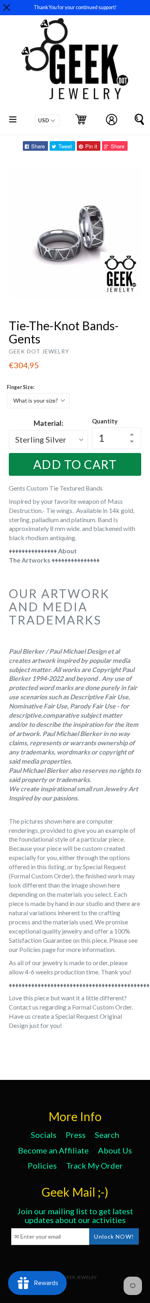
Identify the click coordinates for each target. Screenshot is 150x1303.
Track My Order (94, 1165)
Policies (42, 1165)
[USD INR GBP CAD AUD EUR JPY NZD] (47, 120)
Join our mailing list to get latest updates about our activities (75, 1215)
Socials (43, 1134)
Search (107, 1134)
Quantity (105, 421)
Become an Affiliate (53, 1150)
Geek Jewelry (80, 1277)
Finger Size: (20, 387)
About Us (115, 1150)
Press (76, 1134)
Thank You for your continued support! (75, 7)
